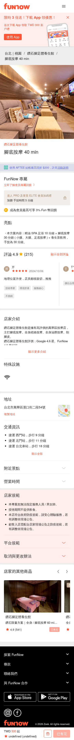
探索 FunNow (13, 654)
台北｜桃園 (13, 53)
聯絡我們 (10, 673)
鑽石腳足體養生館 (40, 53)
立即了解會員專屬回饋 (18, 185)
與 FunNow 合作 (16, 682)
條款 (7, 663)
